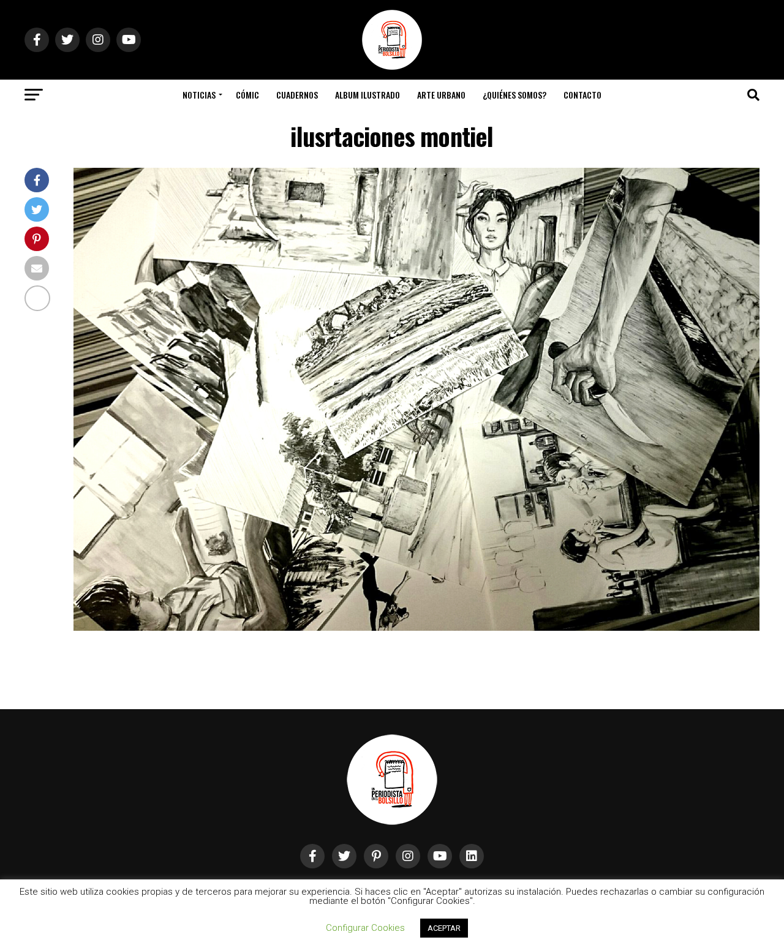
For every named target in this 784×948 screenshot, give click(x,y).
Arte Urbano (441, 94)
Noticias (199, 94)
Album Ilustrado (367, 94)
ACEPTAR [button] (444, 928)
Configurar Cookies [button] (365, 927)
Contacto (582, 94)
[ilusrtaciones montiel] (417, 627)
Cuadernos (297, 94)
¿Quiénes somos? (514, 94)
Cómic (247, 94)
